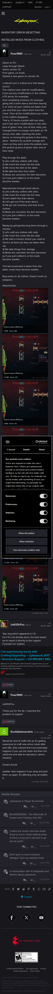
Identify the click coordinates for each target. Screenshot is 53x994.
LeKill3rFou (17, 624)
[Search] (4, 45)
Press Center (35, 971)
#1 (46, 54)
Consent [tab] (11, 449)
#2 (46, 625)
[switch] (43, 504)
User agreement (32, 969)
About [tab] (42, 449)
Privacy (43, 969)
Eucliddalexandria (22, 731)
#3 (46, 695)
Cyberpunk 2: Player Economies (27, 801)
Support (7, 7)
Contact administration (15, 969)
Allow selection (26, 541)
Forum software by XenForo (23, 991)
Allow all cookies (26, 533)
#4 (46, 737)
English (28, 896)
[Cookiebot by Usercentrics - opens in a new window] (36, 442)
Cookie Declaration (20, 971)
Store (39, 2)
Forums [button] (6, 2)
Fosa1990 (16, 53)
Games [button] (19, 2)
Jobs (30, 2)
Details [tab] (26, 449)
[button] (3, 13)
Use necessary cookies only (26, 550)
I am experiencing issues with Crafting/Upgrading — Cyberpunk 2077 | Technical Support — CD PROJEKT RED (25, 655)
